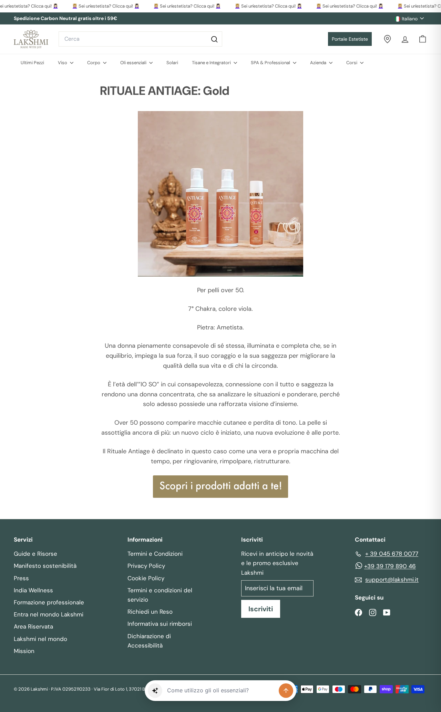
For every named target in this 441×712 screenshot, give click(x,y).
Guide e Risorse (35, 553)
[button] (155, 690)
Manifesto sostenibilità (45, 566)
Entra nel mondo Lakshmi (48, 614)
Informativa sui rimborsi (159, 623)
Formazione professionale (49, 602)
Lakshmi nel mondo (40, 639)
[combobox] (140, 39)
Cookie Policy (145, 578)
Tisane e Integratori (212, 63)
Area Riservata (33, 626)
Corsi (352, 63)
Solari (172, 63)
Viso (63, 63)
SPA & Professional (271, 63)
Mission (24, 651)
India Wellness (33, 590)
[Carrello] (422, 39)
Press (21, 578)
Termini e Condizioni (155, 553)
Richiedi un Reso (150, 611)
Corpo (94, 63)
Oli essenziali (133, 63)
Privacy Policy (146, 566)
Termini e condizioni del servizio (159, 594)
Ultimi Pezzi (32, 63)
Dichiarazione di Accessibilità (149, 640)
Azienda (318, 63)
